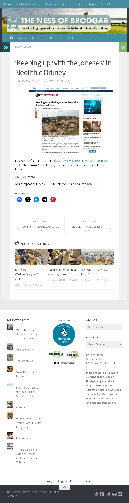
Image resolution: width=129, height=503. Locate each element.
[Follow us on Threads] (114, 494)
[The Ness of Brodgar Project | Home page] (60, 23)
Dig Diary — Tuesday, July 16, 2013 (94, 271)
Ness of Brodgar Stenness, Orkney (96, 357)
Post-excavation (25, 438)
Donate (76, 4)
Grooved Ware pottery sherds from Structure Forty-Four (28, 422)
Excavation (23, 47)
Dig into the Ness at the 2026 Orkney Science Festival (27, 392)
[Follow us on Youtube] (120, 494)
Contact (105, 4)
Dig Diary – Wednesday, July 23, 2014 (27, 274)
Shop (91, 4)
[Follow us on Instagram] (107, 494)
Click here (21, 176)
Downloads (56, 38)
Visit (70, 38)
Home (7, 4)
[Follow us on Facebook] (101, 494)
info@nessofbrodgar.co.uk (100, 363)
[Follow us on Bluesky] (95, 494)
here (90, 184)
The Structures (24, 361)
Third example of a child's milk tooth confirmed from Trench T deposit (28, 456)
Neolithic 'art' (23, 407)
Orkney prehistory (54, 4)
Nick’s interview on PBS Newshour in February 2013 (61, 162)
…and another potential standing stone (62, 271)
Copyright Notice (68, 481)
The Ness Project (26, 4)
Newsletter (38, 38)
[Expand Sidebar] (6, 47)
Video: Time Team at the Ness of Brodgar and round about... (27, 334)
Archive (23, 38)
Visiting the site (25, 350)
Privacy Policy (44, 481)
